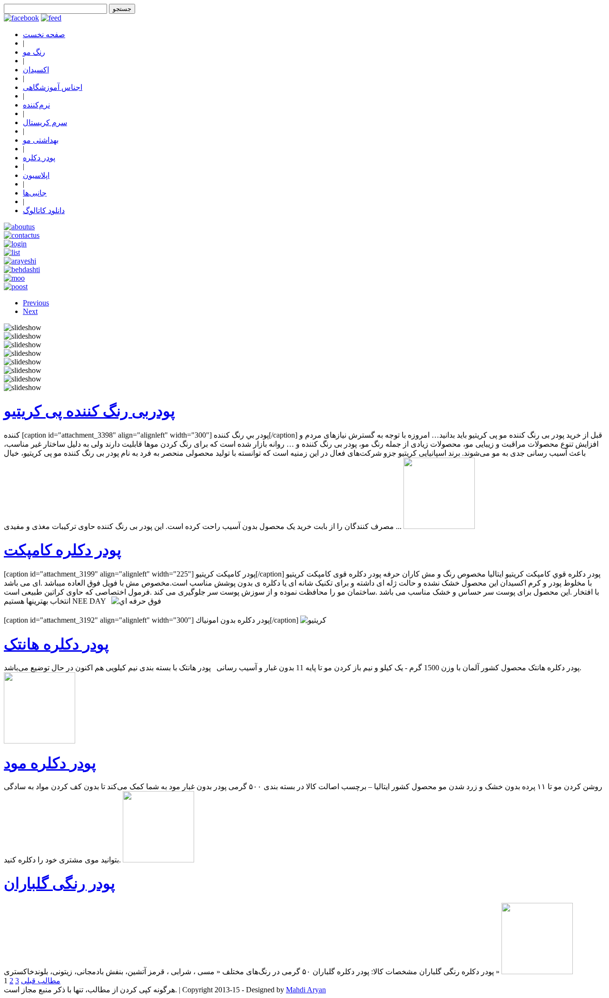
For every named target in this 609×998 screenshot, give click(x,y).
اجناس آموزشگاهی (52, 87)
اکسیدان (36, 70)
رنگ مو (34, 52)
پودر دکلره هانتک (56, 644)
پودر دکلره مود (50, 763)
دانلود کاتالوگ (44, 210)
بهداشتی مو (41, 140)
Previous (36, 303)
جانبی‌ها (35, 193)
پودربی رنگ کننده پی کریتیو (89, 411)
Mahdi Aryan (306, 990)
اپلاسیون (36, 175)
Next (30, 311)
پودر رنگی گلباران (59, 883)
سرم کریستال (45, 122)
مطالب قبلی (40, 981)
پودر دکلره (39, 158)
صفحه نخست (44, 34)
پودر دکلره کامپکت (62, 549)
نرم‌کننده (36, 105)
